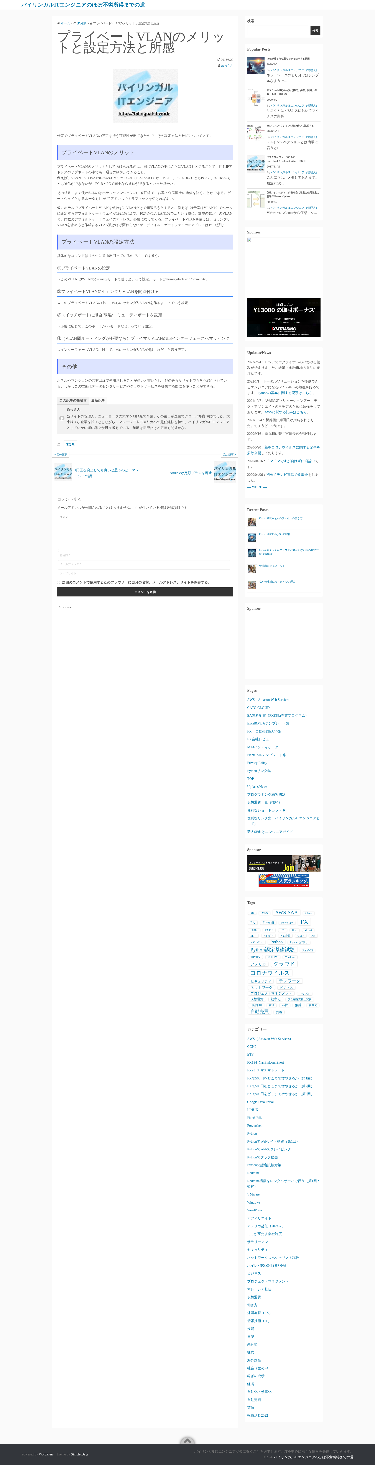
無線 (298, 1005)
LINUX (252, 1110)
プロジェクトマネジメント (271, 993)
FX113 (269, 930)
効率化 (276, 999)
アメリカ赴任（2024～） (266, 1226)
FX (304, 921)
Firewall (268, 923)
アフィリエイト (259, 1218)
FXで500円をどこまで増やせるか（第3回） (280, 1094)
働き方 (252, 1305)
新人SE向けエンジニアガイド (270, 832)
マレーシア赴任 (259, 1289)
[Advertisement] (145, 642)
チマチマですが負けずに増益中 (290, 461)
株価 (271, 1005)
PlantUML (254, 1118)
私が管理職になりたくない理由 (277, 581)
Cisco (308, 913)
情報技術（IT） (259, 1321)
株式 (250, 1352)
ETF (250, 1054)
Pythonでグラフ (299, 942)
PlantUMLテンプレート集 (266, 755)
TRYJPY (255, 957)
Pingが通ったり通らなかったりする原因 (288, 58)
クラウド (284, 964)
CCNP (252, 1046)
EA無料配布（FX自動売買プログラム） (278, 715)
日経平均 (256, 1005)
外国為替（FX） (260, 1313)
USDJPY (273, 957)
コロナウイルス (270, 973)
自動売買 (259, 1011)
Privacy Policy (257, 763)
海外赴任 (254, 1360)
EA (252, 923)
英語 (250, 1407)
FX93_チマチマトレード (266, 1070)
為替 (285, 1005)
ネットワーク (261, 987)
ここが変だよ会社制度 (264, 1234)
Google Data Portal (260, 1102)
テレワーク (289, 981)
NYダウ (268, 935)
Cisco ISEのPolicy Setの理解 (274, 534)
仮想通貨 (256, 999)
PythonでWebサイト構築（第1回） (273, 1141)
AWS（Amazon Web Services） (270, 1039)
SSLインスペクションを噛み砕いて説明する (290, 125)
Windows (290, 957)
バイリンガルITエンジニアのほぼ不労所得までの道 (83, 5)
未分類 (70, 444)
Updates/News (257, 786)
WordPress (254, 1210)
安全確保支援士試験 (299, 999)
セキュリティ (260, 981)
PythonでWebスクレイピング (269, 1149)
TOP (250, 778)
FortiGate (287, 923)
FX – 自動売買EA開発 (264, 731)
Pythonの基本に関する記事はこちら (285, 393)
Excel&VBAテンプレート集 (268, 723)
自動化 (313, 1005)
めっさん (227, 65)
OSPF (301, 935)
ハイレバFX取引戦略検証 (266, 1265)
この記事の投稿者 (73, 400)
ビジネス (286, 987)
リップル (304, 993)
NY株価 (285, 935)
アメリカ (258, 964)
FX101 (254, 930)
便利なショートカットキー (268, 810)
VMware (253, 1194)
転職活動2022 (257, 1415)
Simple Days (80, 1454)
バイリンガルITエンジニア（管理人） (295, 70)
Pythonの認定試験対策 (264, 1165)
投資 (250, 1328)
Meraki (308, 930)
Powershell (254, 1125)
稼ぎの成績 (256, 1376)
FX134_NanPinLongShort (265, 1062)
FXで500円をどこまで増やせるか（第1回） (280, 1078)
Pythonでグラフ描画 (262, 1157)
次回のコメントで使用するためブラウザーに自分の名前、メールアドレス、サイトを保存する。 (136, 582)
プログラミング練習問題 (266, 794)
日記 (250, 1337)
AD (252, 913)
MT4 (253, 935)
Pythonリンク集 (259, 771)
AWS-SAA (286, 912)
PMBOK (256, 942)
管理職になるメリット (272, 565)
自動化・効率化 (259, 1392)
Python (276, 941)
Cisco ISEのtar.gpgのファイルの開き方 (281, 518)
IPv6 (294, 930)
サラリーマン (257, 1242)
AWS (264, 913)
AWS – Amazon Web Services (268, 699)
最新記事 (98, 400)
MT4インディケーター (264, 747)
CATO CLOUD (258, 708)
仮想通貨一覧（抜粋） (264, 802)
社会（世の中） (259, 1368)
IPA (283, 930)
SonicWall (307, 950)
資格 (279, 1012)
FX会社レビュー (260, 739)
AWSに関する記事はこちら (286, 412)
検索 (250, 21)
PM (313, 935)
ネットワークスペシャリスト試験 (273, 1258)
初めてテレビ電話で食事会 (287, 474)
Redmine (253, 1173)
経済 (250, 1384)
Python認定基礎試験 (272, 950)
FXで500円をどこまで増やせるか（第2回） (280, 1086)
